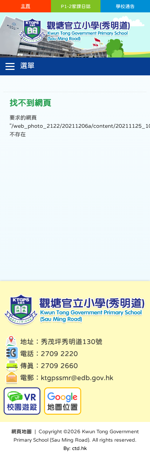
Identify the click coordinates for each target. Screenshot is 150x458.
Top (131, 425)
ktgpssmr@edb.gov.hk (77, 377)
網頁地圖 (21, 431)
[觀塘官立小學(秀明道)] (75, 43)
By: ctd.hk (75, 448)
